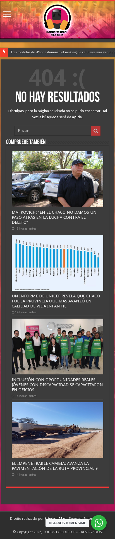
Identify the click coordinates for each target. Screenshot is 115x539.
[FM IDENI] (57, 20)
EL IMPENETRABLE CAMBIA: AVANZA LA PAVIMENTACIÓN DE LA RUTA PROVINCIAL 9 (55, 466)
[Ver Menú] (7, 14)
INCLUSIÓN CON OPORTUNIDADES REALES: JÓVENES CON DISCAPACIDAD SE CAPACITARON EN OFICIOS (57, 384)
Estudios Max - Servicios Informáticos (75, 518)
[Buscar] (95, 131)
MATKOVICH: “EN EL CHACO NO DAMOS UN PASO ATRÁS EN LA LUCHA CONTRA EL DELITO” (54, 217)
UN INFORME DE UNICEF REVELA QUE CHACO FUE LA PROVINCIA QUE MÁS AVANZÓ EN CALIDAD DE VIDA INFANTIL (56, 301)
